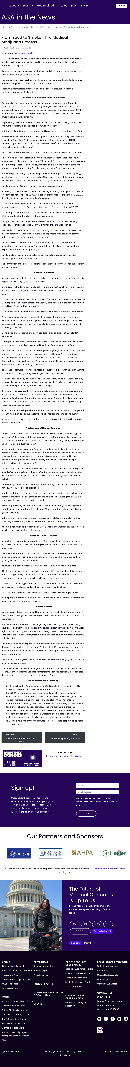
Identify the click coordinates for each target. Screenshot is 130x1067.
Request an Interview (44, 966)
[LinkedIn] (126, 1019)
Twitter (65, 756)
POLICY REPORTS (43, 984)
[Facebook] (106, 1019)
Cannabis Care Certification (74, 997)
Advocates (102, 970)
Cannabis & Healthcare (13, 1028)
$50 (74, 924)
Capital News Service (24, 53)
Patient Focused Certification (76, 963)
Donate (122, 5)
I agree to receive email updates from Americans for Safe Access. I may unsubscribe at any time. (97, 801)
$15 (108, 924)
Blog (74, 5)
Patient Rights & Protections (15, 1010)
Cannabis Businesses (107, 983)
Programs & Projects (11, 975)
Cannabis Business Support (78, 973)
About (6, 962)
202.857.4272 (103, 997)
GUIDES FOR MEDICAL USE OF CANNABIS (48, 994)
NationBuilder (122, 1051)
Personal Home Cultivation (14, 1023)
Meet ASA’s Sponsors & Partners (17, 970)
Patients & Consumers (107, 966)
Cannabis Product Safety (14, 1005)
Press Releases (41, 975)
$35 (86, 924)
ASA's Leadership (10, 983)
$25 (97, 924)
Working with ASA (10, 988)
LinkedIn (77, 756)
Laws (64, 5)
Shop (84, 5)
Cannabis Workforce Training (79, 969)
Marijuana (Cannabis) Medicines (17, 1001)
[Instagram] (112, 1019)
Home (5, 27)
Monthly (88, 943)
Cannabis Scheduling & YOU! (15, 1014)
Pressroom (16, 27)
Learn (27, 5)
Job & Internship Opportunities (16, 979)
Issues (12, 5)
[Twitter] (99, 1019)
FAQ (4, 1040)
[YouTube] (119, 1019)
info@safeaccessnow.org (109, 1001)
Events (38, 1003)
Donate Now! (102, 931)
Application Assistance (76, 977)
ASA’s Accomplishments (13, 966)
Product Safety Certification (78, 982)
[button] (11, 853)
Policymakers (103, 979)
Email (17, 1051)
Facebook (53, 756)
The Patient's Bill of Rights (14, 1019)
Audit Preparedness (74, 986)
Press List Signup (41, 970)
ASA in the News (31, 27)
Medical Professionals (107, 975)
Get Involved (46, 5)
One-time (75, 943)
